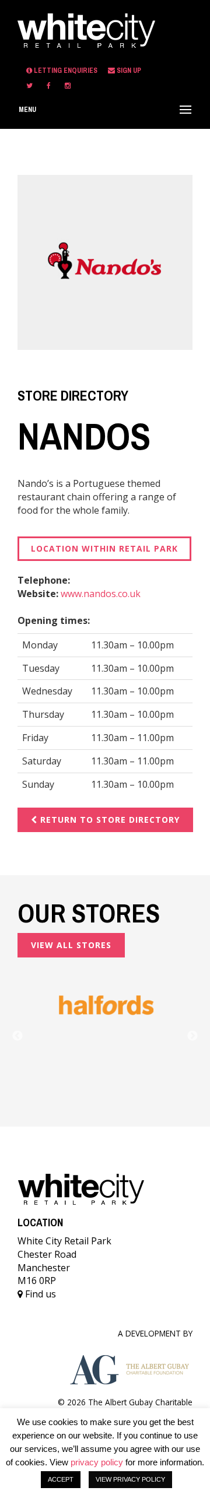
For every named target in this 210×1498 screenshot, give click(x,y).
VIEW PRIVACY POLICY (130, 1479)
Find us (39, 1293)
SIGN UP (128, 70)
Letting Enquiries (65, 70)
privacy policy (97, 1462)
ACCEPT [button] (61, 1479)
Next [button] (192, 1036)
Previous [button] (17, 1036)
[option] (105, 1005)
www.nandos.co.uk (101, 593)
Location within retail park (104, 548)
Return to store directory (108, 819)
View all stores (71, 944)
